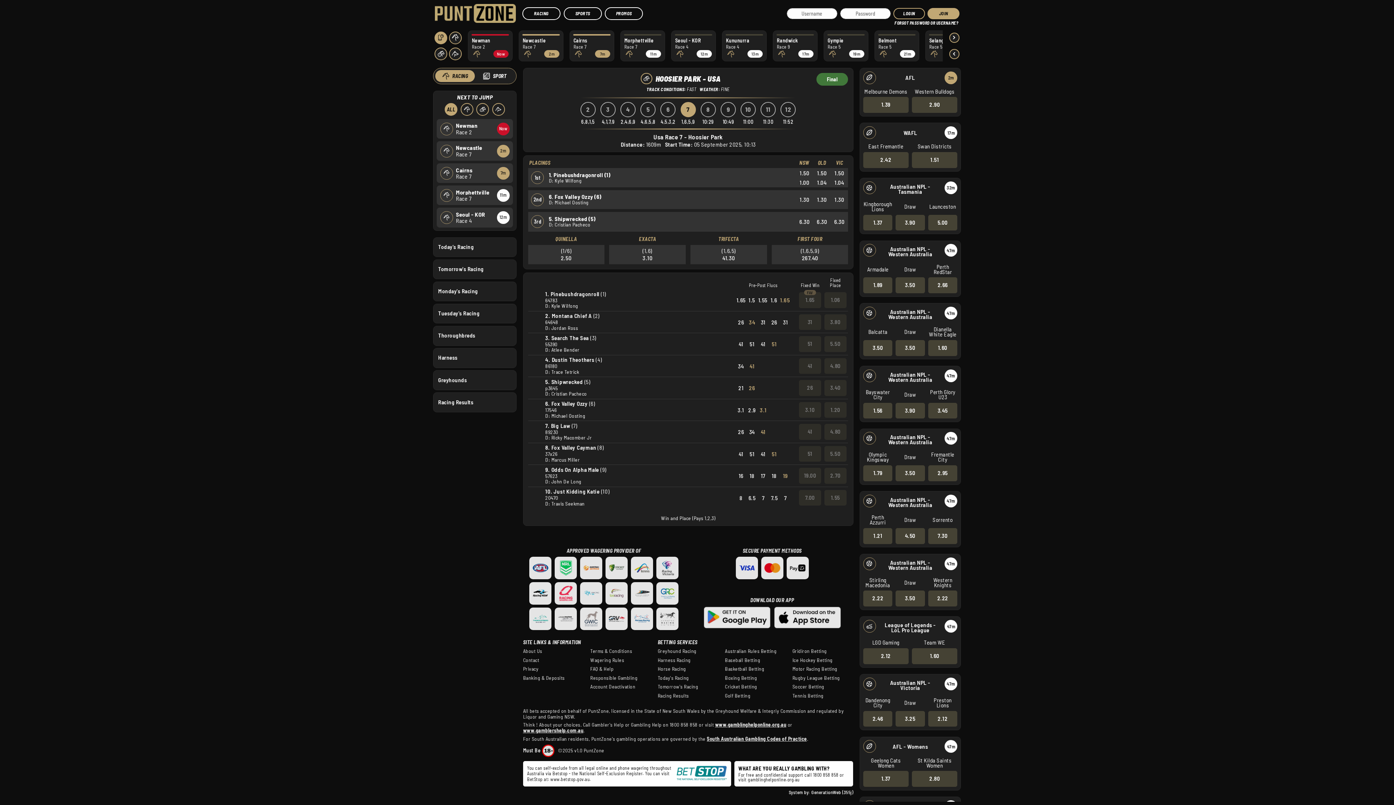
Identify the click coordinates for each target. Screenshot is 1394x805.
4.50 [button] (910, 535)
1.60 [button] (942, 347)
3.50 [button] (910, 285)
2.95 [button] (943, 473)
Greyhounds (452, 380)
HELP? (899, 21)
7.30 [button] (942, 535)
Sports (582, 13)
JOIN (943, 13)
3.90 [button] (910, 222)
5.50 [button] (835, 343)
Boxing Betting (741, 678)
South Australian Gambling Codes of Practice (757, 739)
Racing (541, 13)
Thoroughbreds (457, 335)
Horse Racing (672, 669)
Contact (531, 660)
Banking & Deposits (544, 678)
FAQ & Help (602, 669)
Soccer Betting (808, 687)
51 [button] (810, 343)
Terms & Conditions (611, 651)
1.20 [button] (835, 409)
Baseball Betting (742, 660)
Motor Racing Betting (814, 669)
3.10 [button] (810, 409)
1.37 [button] (878, 222)
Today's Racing (456, 247)
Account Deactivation (612, 687)
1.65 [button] (810, 300)
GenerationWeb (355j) (832, 792)
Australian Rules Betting (751, 651)
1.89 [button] (878, 285)
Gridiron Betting (809, 651)
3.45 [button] (943, 410)
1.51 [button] (934, 159)
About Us (532, 651)
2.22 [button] (877, 598)
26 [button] (810, 387)
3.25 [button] (910, 718)
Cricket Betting (741, 687)
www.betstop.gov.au (570, 779)
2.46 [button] (878, 718)
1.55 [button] (835, 497)
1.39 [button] (885, 104)
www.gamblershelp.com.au (553, 730)
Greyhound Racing (677, 651)
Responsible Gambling (613, 678)
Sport (500, 76)
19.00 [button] (810, 475)
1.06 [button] (835, 300)
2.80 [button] (934, 778)
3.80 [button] (835, 322)
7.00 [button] (810, 497)
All (451, 109)
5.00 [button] (943, 222)
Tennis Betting (808, 696)
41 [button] (810, 366)
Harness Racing (674, 660)
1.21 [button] (877, 535)
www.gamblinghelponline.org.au (751, 725)
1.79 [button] (878, 473)
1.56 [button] (878, 410)
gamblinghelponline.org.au (774, 779)
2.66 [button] (943, 285)
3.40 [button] (835, 387)
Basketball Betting (744, 669)
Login (909, 13)
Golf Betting (737, 696)
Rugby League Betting (816, 678)
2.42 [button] (885, 159)
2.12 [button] (886, 656)
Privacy (531, 669)
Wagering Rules (607, 660)
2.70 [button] (835, 475)
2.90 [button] (934, 104)
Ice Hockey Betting (812, 660)
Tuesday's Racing (459, 313)
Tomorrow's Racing (461, 269)
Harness (448, 357)
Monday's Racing (458, 291)
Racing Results (455, 402)
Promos (624, 13)
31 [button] (810, 322)
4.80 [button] (835, 366)
